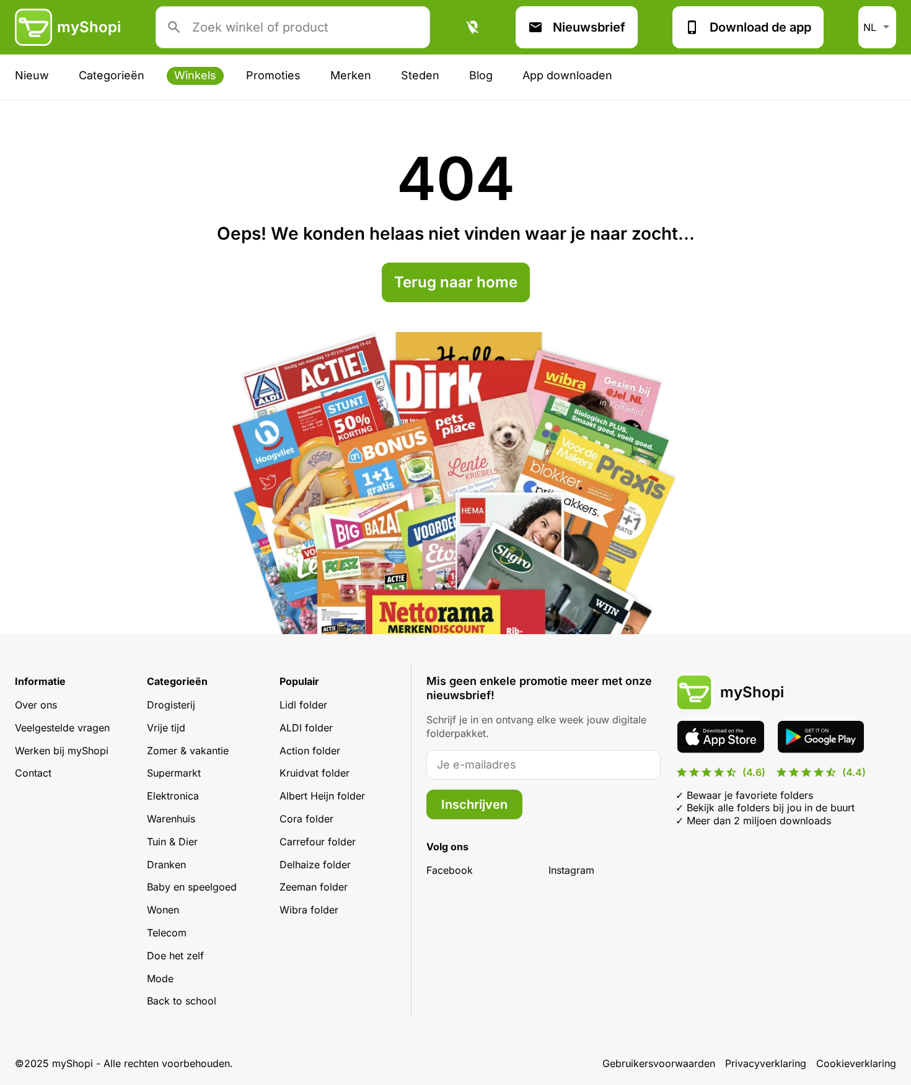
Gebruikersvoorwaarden (658, 1063)
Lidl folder (303, 705)
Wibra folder (308, 910)
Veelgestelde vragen (62, 727)
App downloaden (567, 75)
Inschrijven (474, 804)
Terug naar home (455, 282)
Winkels (195, 75)
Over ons (36, 705)
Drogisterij (171, 705)
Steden (420, 75)
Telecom (167, 932)
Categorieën (111, 75)
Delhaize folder (315, 864)
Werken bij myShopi (61, 750)
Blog (481, 75)
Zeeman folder (313, 887)
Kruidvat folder (314, 773)
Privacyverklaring (765, 1063)
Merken (350, 75)
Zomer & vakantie (188, 750)
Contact (33, 773)
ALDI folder (306, 727)
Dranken (166, 864)
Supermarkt (174, 773)
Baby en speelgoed (192, 887)
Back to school (181, 1001)
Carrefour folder (317, 841)
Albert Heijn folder (322, 796)
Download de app (760, 27)
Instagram (571, 870)
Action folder (309, 750)
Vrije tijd (166, 727)
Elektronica (173, 796)
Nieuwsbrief (589, 27)
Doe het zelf (175, 955)
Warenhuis (171, 819)
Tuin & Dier (172, 841)
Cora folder (306, 819)
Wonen (163, 910)
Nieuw (32, 75)
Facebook (449, 870)
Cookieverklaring (856, 1063)
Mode (160, 978)
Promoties (273, 75)
